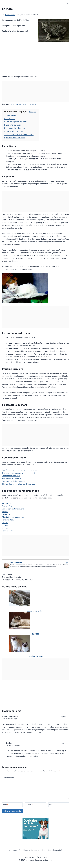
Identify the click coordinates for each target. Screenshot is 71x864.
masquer (32, 112)
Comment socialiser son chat (14, 481)
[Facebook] (67, 563)
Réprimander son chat (11, 476)
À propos (13, 850)
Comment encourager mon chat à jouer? (18, 473)
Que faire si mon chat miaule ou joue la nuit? (20, 470)
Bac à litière (7, 506)
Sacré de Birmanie (35, 656)
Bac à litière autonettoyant (13, 509)
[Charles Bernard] (6, 565)
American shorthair (35, 611)
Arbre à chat (7, 503)
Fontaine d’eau (8, 520)
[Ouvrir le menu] (67, 3)
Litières (5, 528)
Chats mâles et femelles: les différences (18, 484)
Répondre (64, 716)
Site (50, 805)
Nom (5, 805)
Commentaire (9, 777)
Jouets (5, 525)
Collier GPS (6, 514)
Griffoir (5, 523)
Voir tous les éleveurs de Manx (23, 104)
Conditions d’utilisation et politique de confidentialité (40, 850)
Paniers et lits (7, 531)
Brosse (5, 512)
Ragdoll (35, 634)
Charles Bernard (10, 15)
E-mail (29, 805)
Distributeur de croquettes (13, 517)
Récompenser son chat (11, 478)
